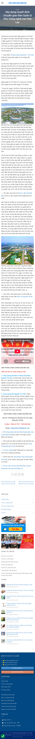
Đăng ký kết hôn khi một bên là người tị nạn (19, 585)
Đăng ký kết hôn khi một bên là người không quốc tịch (19, 611)
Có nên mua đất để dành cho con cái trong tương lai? (19, 640)
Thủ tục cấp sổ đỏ (7, 503)
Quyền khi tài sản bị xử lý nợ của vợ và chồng (19, 590)
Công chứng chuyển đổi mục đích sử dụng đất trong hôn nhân (19, 633)
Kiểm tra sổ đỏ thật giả (7, 700)
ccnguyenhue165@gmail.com (20, 428)
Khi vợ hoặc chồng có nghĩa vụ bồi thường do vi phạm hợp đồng (19, 626)
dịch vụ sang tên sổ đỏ (24, 296)
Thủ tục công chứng (7, 506)
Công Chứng (15, 735)
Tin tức (17, 9)
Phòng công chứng (25, 735)
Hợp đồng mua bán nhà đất (9, 703)
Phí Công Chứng (6, 509)
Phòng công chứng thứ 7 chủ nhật (22, 55)
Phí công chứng (18, 672)
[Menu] (2, 3)
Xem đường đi (18, 668)
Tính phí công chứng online (8, 706)
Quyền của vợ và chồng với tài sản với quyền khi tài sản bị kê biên (19, 619)
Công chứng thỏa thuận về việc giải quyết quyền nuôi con (18, 604)
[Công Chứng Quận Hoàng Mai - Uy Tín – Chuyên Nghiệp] (17, 3)
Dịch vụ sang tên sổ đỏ (7, 697)
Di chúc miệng (8, 450)
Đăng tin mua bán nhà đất (8, 709)
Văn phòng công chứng (7, 694)
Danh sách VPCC (6, 687)
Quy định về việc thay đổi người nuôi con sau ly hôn (19, 597)
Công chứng (5, 499)
